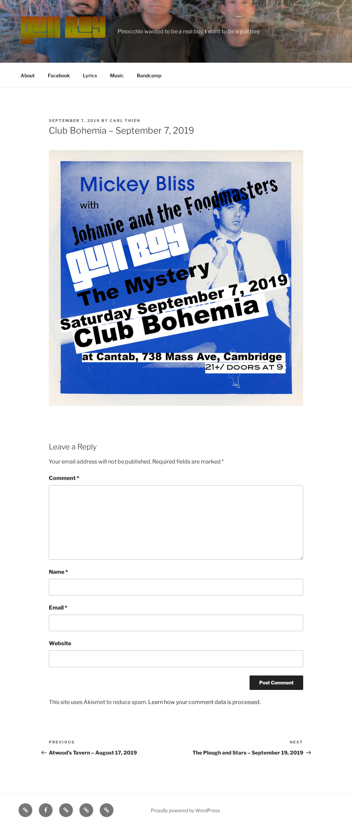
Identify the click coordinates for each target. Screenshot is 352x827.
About (28, 75)
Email (58, 607)
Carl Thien (125, 120)
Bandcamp (149, 75)
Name (58, 572)
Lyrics (90, 75)
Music (117, 75)
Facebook (59, 75)
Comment (64, 478)
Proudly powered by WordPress (185, 810)
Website (60, 643)
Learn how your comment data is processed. (204, 702)
